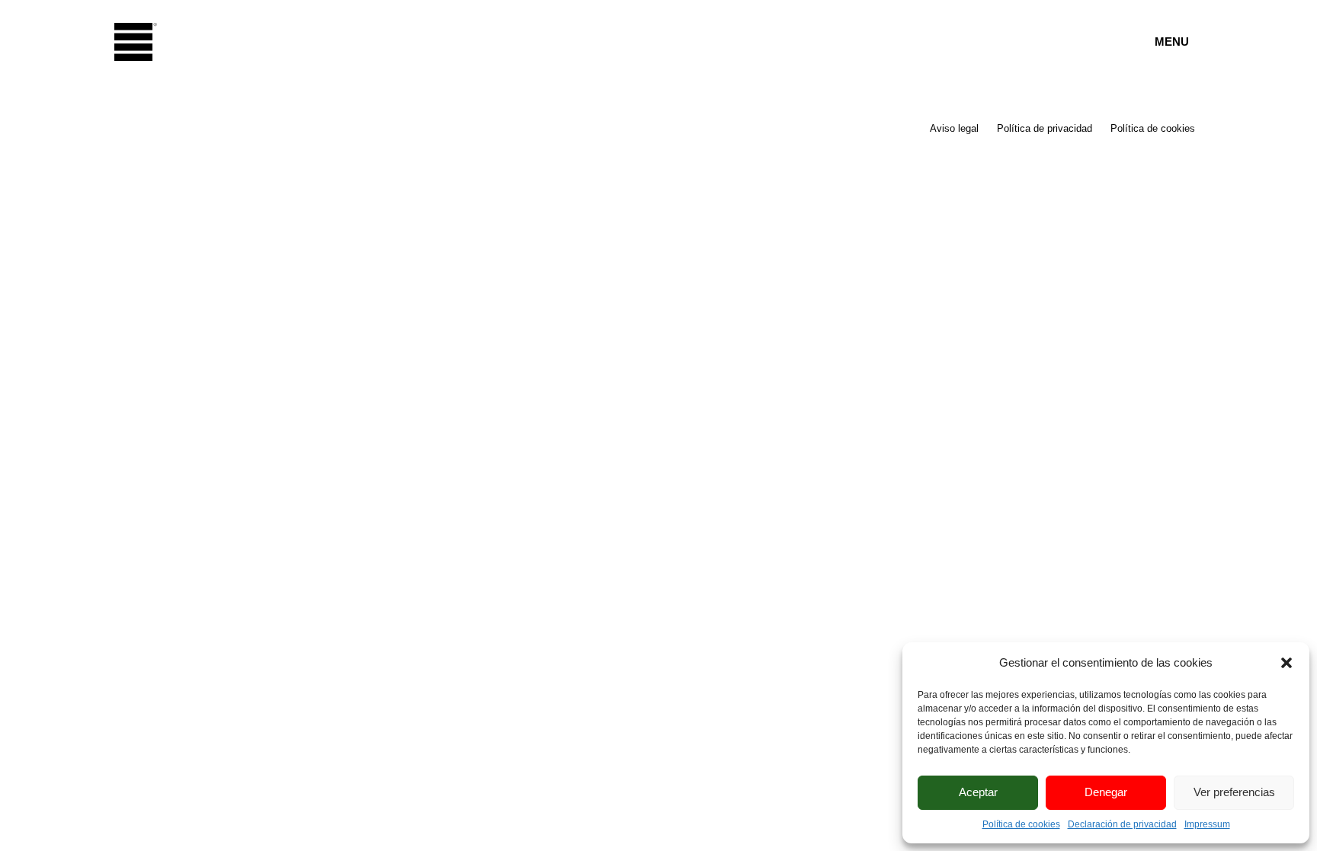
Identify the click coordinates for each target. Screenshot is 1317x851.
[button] (1286, 662)
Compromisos (542, 189)
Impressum (1207, 824)
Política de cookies (1021, 824)
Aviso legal (954, 128)
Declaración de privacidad (1122, 824)
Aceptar (978, 791)
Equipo (469, 151)
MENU (1172, 41)
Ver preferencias (1234, 791)
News (451, 227)
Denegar (1106, 791)
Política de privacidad (1044, 128)
